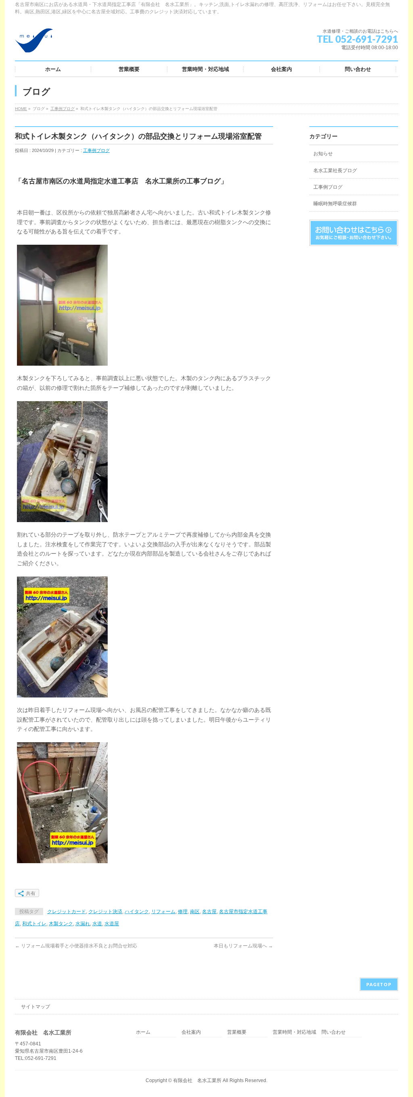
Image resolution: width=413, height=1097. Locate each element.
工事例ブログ (62, 108)
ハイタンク (137, 911)
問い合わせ (333, 1032)
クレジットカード (66, 911)
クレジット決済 (105, 911)
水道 (97, 923)
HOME (21, 108)
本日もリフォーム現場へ (243, 946)
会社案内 (191, 1032)
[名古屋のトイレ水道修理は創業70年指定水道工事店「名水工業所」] (34, 43)
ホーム (143, 1032)
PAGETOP (379, 984)
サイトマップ (35, 1007)
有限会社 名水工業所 (197, 1080)
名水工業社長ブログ (335, 170)
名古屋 (209, 911)
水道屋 (111, 923)
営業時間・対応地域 (294, 1032)
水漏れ (82, 923)
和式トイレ (34, 923)
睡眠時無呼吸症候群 (335, 203)
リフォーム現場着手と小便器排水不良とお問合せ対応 (76, 946)
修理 (183, 911)
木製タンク (61, 923)
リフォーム (163, 911)
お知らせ (323, 153)
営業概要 (236, 1032)
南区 (195, 911)
